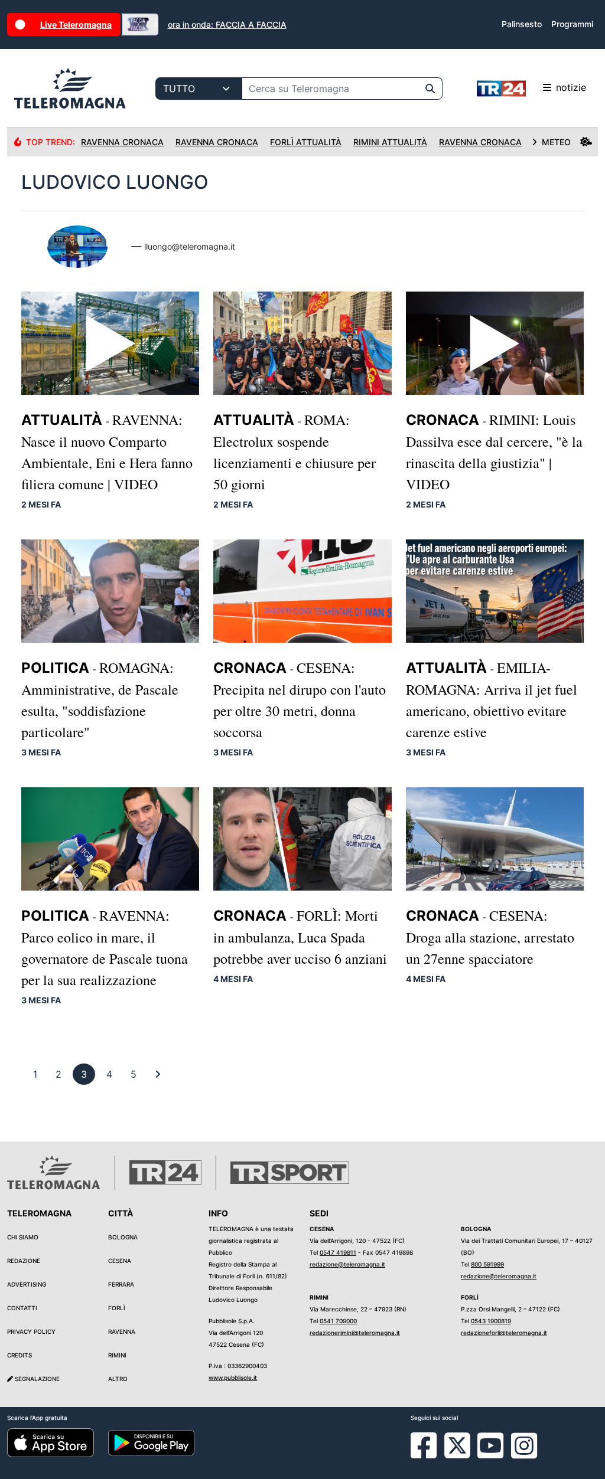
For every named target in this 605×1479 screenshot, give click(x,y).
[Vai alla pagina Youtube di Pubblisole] (490, 1454)
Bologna (123, 1237)
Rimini (117, 1355)
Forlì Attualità (305, 142)
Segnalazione (36, 1378)
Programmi (572, 24)
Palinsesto (522, 24)
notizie (571, 87)
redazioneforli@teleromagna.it (504, 1332)
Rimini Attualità (390, 142)
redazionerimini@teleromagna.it (355, 1332)
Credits (19, 1355)
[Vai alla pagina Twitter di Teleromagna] (457, 1444)
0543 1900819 (491, 1320)
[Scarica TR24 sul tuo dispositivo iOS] (50, 1441)
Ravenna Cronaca (122, 142)
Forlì (116, 1307)
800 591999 (487, 1264)
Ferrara (121, 1284)
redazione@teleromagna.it (347, 1264)
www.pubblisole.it (233, 1377)
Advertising (26, 1284)
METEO (556, 142)
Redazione (23, 1260)
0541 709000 (338, 1320)
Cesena (119, 1260)
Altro (118, 1378)
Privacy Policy (31, 1331)
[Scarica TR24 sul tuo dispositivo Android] (151, 1441)
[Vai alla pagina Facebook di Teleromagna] (431, 1454)
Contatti (22, 1307)
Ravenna (121, 1331)
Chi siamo (22, 1237)
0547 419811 (338, 1252)
